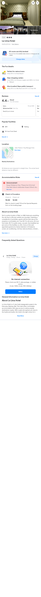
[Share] (37, 3)
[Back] (3, 3)
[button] (7, 152)
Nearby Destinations (8, 161)
